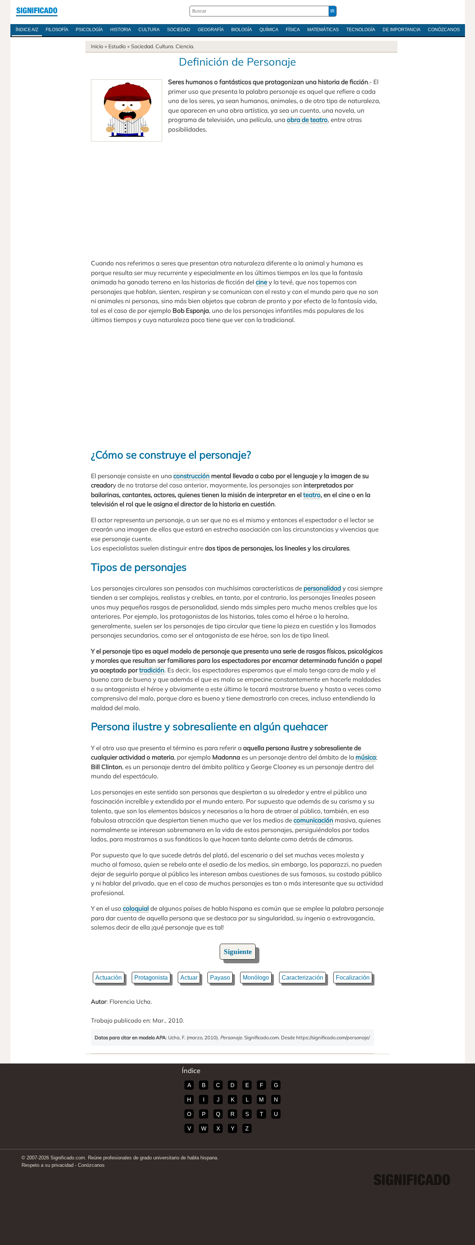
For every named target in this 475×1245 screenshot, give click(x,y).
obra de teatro (307, 119)
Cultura (149, 29)
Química (268, 29)
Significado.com (37, 11)
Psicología (89, 29)
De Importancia (401, 29)
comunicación (313, 820)
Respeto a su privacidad (47, 1165)
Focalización (353, 977)
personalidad (322, 588)
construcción (191, 476)
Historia (120, 29)
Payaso (220, 977)
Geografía (211, 29)
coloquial (136, 908)
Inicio (97, 46)
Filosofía (57, 29)
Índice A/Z (27, 29)
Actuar (188, 977)
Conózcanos (444, 29)
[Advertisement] (237, 197)
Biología (241, 29)
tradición (151, 670)
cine (261, 282)
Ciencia (184, 46)
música (366, 757)
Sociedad (178, 29)
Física (293, 29)
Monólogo (256, 977)
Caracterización (302, 977)
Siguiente (238, 952)
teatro (312, 495)
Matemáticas (323, 29)
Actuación (108, 977)
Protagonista (151, 977)
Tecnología (360, 29)
